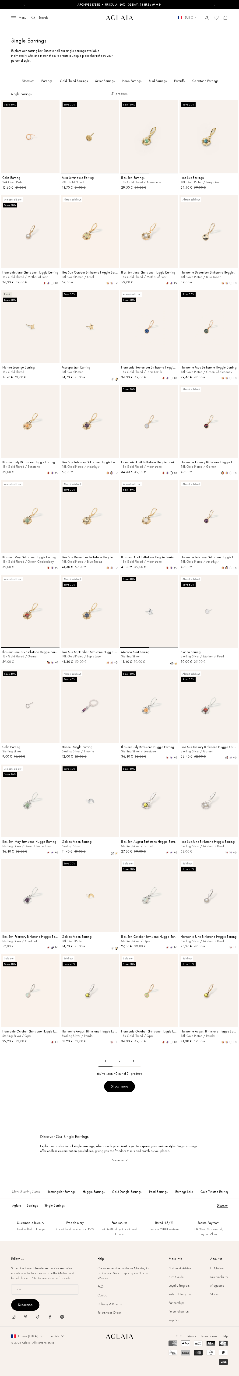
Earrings (32, 1205)
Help (224, 1336)
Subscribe (25, 1304)
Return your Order (109, 1312)
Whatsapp (104, 1278)
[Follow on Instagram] (13, 1316)
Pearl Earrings (158, 1192)
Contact (103, 1295)
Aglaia (16, 1205)
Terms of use (208, 1336)
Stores (214, 1294)
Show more (119, 1086)
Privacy (191, 1336)
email (137, 1273)
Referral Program (180, 1294)
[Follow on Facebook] (50, 1316)
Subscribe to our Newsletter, (30, 1268)
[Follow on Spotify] (62, 1316)
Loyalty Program (179, 1285)
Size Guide (176, 1277)
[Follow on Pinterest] (25, 1316)
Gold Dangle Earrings (126, 1192)
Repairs (174, 1320)
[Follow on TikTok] (37, 1316)
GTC (179, 1336)
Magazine (217, 1285)
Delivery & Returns (110, 1304)
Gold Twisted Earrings (215, 1192)
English (54, 1336)
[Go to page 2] (134, 1061)
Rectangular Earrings (61, 1192)
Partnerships (176, 1303)
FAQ (101, 1287)
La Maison (217, 1268)
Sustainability (219, 1277)
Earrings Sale (184, 1192)
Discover (222, 1205)
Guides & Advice (180, 1268)
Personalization (179, 1311)
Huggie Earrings (94, 1192)
